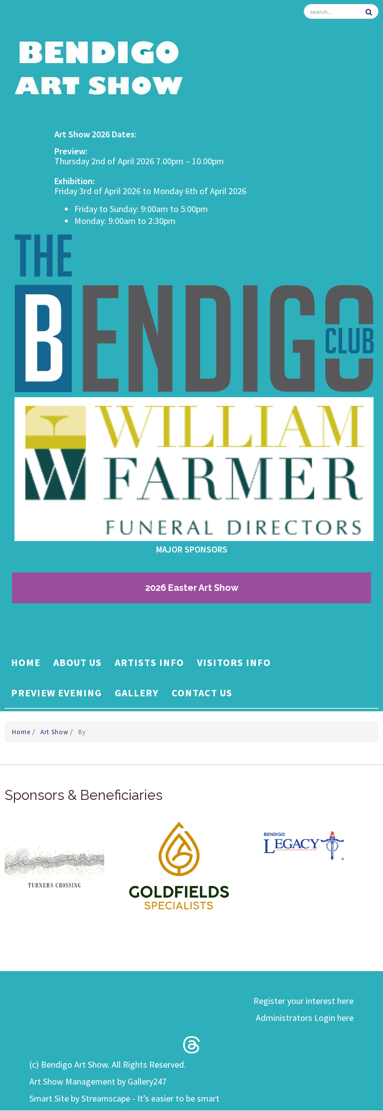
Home (25, 662)
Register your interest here (303, 1000)
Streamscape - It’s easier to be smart (150, 1098)
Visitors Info (234, 662)
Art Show (55, 732)
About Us (77, 662)
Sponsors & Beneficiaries (83, 795)
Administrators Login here (305, 1017)
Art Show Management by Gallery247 (98, 1081)
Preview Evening (56, 692)
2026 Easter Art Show (191, 587)
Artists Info (149, 662)
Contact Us (202, 692)
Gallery (137, 692)
